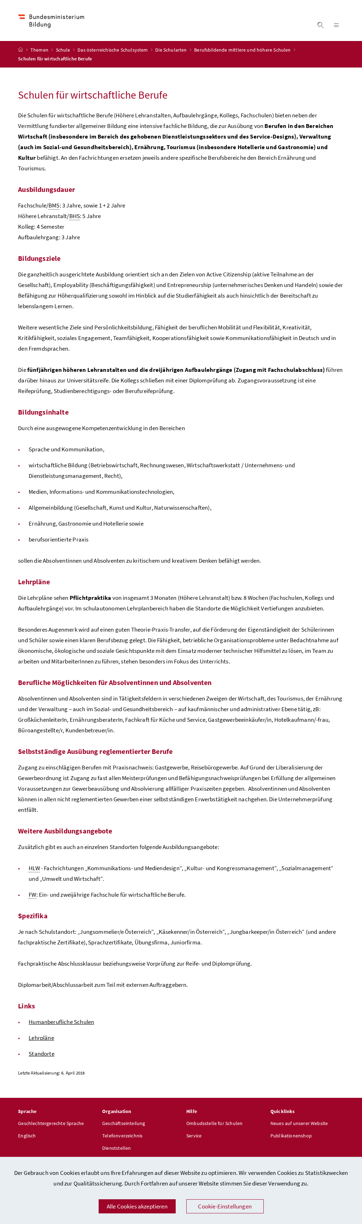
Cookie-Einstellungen (225, 1206)
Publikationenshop (291, 1135)
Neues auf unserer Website (299, 1123)
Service (194, 1135)
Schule (63, 50)
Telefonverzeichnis (122, 1135)
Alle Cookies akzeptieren (137, 1206)
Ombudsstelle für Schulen (214, 1123)
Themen (39, 50)
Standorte (41, 1054)
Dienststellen (116, 1148)
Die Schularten (171, 50)
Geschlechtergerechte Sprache (51, 1123)
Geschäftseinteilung (123, 1123)
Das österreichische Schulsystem (113, 50)
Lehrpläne (41, 1038)
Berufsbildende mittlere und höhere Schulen (243, 50)
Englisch (27, 1135)
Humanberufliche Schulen (61, 1022)
